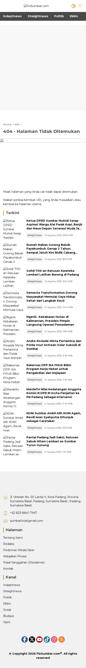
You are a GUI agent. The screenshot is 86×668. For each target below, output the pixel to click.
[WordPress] (47, 639)
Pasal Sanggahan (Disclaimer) (24, 562)
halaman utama (30, 204)
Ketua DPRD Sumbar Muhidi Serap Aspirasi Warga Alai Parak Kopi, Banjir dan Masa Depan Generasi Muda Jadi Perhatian (54, 226)
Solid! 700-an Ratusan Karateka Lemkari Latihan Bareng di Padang (52, 273)
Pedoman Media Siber (18, 550)
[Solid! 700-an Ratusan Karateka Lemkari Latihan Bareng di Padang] (13, 277)
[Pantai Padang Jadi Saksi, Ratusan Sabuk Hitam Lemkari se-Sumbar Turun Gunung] (13, 446)
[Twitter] (32, 639)
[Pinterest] (39, 639)
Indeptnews (11, 585)
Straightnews (34, 235)
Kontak (8, 568)
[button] (73, 6)
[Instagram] (54, 639)
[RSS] (61, 639)
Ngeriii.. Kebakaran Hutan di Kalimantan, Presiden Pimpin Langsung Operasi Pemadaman (50, 320)
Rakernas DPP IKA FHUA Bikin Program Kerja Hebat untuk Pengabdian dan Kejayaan (48, 369)
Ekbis (7, 603)
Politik (7, 597)
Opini (6, 622)
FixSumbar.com (48, 653)
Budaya (8, 616)
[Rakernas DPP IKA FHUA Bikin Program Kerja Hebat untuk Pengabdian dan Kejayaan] (13, 373)
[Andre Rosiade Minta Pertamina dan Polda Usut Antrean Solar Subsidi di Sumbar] (13, 349)
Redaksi (8, 544)
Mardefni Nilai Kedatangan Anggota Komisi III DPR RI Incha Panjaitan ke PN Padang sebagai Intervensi (53, 393)
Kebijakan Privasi (14, 556)
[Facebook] (24, 639)
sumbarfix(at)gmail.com (26, 521)
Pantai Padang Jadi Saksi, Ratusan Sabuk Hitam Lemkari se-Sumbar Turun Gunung (52, 441)
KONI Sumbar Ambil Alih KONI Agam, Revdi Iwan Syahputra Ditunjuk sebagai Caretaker (53, 417)
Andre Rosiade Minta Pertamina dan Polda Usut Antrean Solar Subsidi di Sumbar (53, 345)
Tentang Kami (13, 538)
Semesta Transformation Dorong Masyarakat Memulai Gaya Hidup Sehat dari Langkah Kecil (51, 296)
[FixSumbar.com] (36, 6)
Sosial (7, 610)
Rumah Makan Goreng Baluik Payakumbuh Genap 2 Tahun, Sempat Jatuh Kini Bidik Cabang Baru (50, 250)
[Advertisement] (43, 68)
